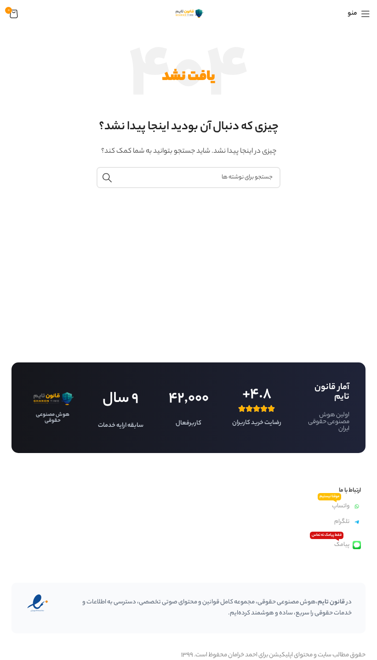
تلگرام (341, 522)
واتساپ (334, 505)
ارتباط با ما (350, 490)
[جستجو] (107, 177)
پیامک (330, 543)
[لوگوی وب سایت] (188, 13)
